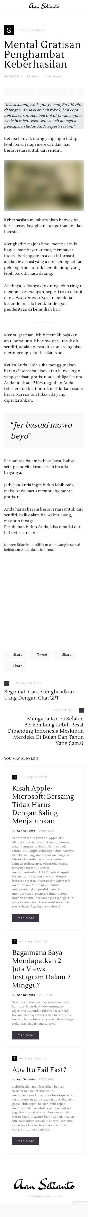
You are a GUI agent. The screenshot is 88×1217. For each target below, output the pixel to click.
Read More (25, 918)
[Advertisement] (44, 596)
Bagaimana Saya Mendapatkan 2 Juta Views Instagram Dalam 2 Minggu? (41, 968)
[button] (82, 6)
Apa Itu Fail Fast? (39, 1070)
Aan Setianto (26, 830)
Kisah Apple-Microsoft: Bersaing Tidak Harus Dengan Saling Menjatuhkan (43, 804)
